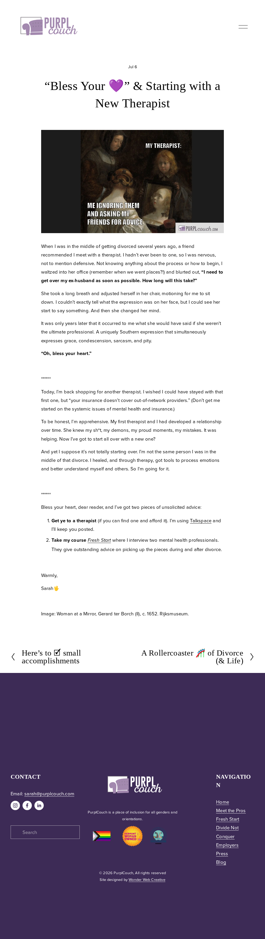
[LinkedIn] (39, 805)
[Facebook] (27, 805)
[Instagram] (15, 805)
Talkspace (200, 520)
